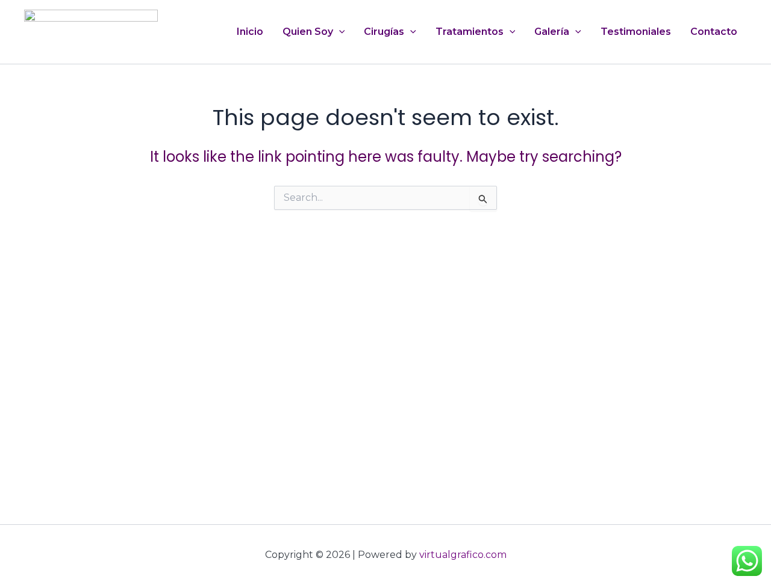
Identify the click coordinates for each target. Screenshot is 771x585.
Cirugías (384, 31)
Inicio (250, 31)
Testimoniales (636, 31)
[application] (339, 32)
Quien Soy (307, 31)
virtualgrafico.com (463, 554)
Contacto (713, 31)
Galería (551, 31)
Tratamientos (469, 31)
